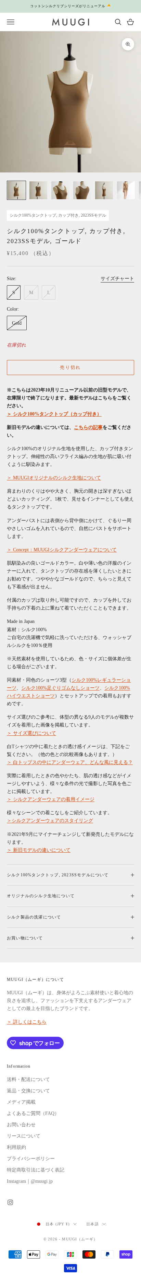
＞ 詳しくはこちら (27, 1021)
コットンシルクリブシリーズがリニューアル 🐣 (70, 6)
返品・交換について (28, 1090)
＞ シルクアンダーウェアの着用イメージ (50, 799)
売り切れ (70, 367)
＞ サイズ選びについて (31, 733)
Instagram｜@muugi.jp (30, 1181)
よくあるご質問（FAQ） (33, 1113)
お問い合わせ (21, 1124)
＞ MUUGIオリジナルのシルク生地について (54, 477)
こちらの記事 (88, 427)
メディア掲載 (21, 1102)
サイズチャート (117, 278)
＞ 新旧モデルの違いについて (38, 850)
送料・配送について (28, 1079)
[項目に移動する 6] (126, 190)
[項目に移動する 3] (60, 190)
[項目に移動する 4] (82, 190)
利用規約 (16, 1147)
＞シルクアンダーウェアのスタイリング (50, 820)
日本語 (92, 1224)
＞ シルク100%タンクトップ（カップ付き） (54, 414)
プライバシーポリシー (31, 1158)
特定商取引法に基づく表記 (35, 1170)
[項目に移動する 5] (104, 190)
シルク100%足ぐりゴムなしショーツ (60, 687)
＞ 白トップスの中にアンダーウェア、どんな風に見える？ (70, 762)
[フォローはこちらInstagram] (10, 1202)
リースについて (23, 1136)
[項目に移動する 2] (38, 190)
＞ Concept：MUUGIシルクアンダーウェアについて (62, 549)
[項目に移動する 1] (16, 190)
